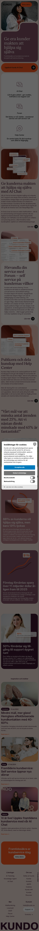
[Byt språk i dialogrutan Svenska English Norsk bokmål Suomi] (34, 444)
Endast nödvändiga (19, 473)
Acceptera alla (19, 467)
